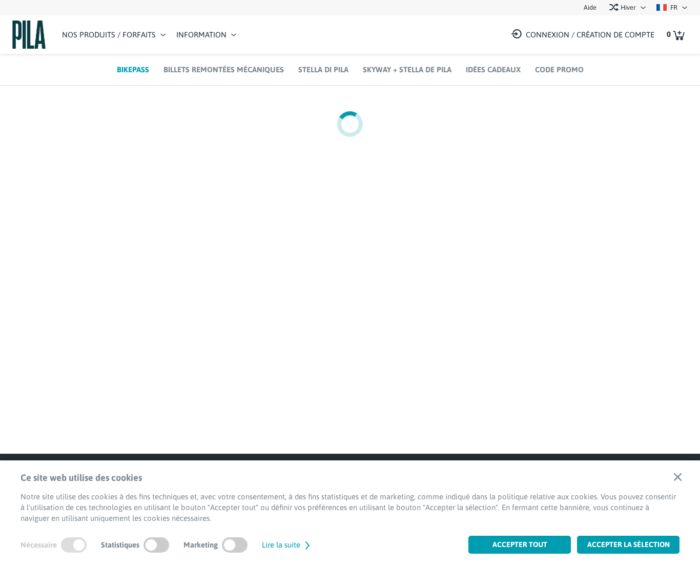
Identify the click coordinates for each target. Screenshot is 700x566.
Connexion (547, 34)
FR (673, 7)
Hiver (627, 7)
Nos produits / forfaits (109, 34)
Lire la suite (282, 544)
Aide (590, 7)
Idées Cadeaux (493, 69)
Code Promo (559, 69)
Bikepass (133, 69)
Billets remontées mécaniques (223, 69)
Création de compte (615, 34)
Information (201, 34)
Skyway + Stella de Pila (407, 69)
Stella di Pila (323, 69)
